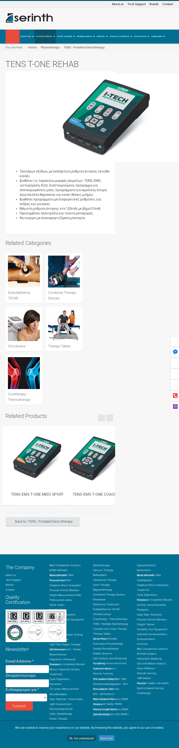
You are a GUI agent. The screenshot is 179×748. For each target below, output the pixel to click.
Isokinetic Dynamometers (152, 634)
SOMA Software (58, 570)
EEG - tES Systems (103, 694)
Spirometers (56, 629)
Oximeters (55, 684)
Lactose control (58, 624)
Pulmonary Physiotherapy (108, 643)
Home (32, 47)
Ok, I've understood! (81, 738)
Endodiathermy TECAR (106, 609)
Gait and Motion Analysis (151, 663)
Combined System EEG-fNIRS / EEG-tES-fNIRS (111, 714)
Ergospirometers (59, 639)
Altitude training (146, 673)
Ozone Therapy (58, 718)
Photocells (143, 609)
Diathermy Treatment (106, 604)
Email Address (20, 661)
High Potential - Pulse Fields (66, 699)
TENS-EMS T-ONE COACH (95, 494)
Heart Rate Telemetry (149, 614)
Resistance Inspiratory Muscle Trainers (67, 664)
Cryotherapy (144, 693)
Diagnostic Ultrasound (62, 659)
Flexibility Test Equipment (152, 629)
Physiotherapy (44, 36)
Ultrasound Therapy (104, 580)
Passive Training (103, 673)
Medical (101, 36)
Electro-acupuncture (61, 709)
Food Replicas (57, 609)
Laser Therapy (101, 584)
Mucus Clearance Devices (64, 669)
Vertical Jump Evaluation (151, 604)
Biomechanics (85, 36)
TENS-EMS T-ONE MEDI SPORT (37, 494)
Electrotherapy (101, 565)
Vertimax (142, 644)
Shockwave (99, 599)
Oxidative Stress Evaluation (65, 585)
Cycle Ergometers (59, 679)
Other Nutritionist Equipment (66, 619)
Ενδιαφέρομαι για (22, 690)
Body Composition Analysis (65, 565)
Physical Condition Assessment (60, 580)
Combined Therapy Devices (109, 594)
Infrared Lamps (102, 614)
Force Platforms (146, 668)
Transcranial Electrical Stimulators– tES (106, 689)
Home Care (157, 36)
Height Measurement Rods (65, 595)
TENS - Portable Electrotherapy (84, 47)
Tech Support (136, 4)
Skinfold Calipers (147, 653)
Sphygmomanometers (62, 614)
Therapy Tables (102, 633)
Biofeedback (100, 575)
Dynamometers (146, 639)
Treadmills (55, 674)
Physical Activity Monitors (64, 590)
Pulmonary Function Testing (66, 634)
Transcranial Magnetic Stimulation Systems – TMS (109, 679)
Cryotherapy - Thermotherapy (110, 619)
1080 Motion (144, 678)
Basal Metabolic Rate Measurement (61, 575)
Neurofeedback (58, 694)
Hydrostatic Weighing (149, 658)
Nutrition (26, 36)
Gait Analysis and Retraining (110, 658)
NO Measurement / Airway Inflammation (65, 649)
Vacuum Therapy (103, 570)
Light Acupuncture (60, 704)
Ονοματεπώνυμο (21, 675)
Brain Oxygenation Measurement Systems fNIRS (110, 699)
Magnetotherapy (102, 589)
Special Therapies (120, 36)
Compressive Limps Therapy (110, 628)
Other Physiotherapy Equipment (105, 638)
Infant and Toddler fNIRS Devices (107, 704)
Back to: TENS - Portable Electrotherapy (44, 521)
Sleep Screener (58, 654)
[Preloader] (37, 457)
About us (118, 4)
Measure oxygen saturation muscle (153, 683)
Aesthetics (140, 36)
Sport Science (65, 36)
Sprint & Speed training (150, 688)
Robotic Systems (102, 653)
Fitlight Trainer (146, 624)
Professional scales (60, 600)
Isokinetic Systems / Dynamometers (105, 668)
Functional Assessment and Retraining (109, 663)
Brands (154, 4)
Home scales (57, 604)
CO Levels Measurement (64, 688)
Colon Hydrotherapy (60, 713)
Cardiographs (144, 580)
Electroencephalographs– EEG (110, 684)
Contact (167, 4)
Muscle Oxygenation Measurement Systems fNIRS (110, 709)
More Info (107, 738)
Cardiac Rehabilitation (106, 648)
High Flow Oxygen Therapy (64, 644)
